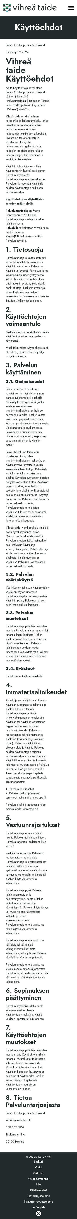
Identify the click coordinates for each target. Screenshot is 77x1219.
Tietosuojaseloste (38, 1196)
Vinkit (38, 1167)
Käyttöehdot (38, 1190)
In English (38, 1207)
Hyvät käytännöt (39, 1179)
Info (38, 1184)
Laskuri (38, 1162)
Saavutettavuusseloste (38, 1202)
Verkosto (38, 1173)
